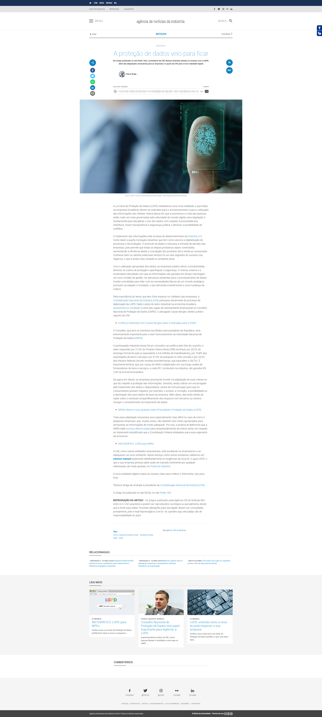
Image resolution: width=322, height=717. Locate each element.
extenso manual (122, 458)
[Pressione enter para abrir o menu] (91, 21)
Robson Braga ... (132, 74)
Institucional (195, 561)
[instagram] (223, 9)
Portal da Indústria (160, 466)
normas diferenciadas (138, 428)
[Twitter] (92, 76)
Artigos (145, 703)
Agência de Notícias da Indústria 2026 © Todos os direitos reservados (116, 713)
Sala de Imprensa (97, 9)
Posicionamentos (157, 703)
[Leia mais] (112, 602)
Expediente (129, 9)
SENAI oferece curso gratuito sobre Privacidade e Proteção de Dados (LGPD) (160, 409)
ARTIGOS (161, 34)
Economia (96, 619)
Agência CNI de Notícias (176, 530)
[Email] (92, 93)
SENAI (109, 3)
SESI (101, 3)
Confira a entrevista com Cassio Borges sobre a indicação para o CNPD (157, 323)
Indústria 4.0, (195, 236)
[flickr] (227, 9)
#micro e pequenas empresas (123, 535)
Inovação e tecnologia (101, 561)
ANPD (138, 338)
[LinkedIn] (92, 87)
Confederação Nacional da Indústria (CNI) (136, 300)
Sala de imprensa (172, 703)
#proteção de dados (146, 535)
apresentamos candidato (126, 308)
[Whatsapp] (92, 81)
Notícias (125, 703)
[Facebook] (92, 70)
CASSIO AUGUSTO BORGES (152, 619)
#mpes (136, 535)
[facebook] (214, 9)
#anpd (121, 538)
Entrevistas (135, 703)
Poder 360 (165, 492)
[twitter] (219, 9)
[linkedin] (231, 9)
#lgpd (115, 538)
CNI (95, 3)
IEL (115, 3)
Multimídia (114, 9)
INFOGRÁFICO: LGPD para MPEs (136, 443)
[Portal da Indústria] (90, 3)
